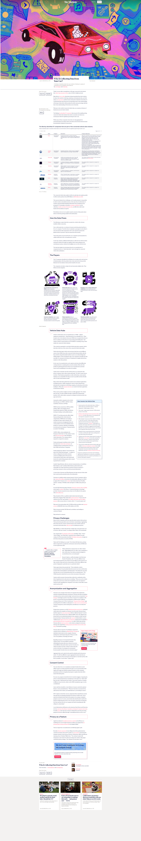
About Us (93, 1)
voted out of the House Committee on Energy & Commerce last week (72, 709)
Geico (97, 413)
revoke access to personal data (80, 602)
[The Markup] (70, 2)
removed (73, 618)
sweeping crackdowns (75, 205)
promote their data (68, 386)
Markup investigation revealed (89, 445)
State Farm (81, 415)
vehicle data (62, 444)
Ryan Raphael (92, 80)
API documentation (60, 435)
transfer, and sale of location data (65, 207)
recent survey (60, 99)
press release (76, 732)
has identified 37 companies (65, 113)
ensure (58, 710)
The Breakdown (57, 76)
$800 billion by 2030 (78, 196)
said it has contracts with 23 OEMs (79, 487)
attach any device (65, 623)
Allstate (80, 413)
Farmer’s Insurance (92, 413)
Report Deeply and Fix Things (88, 630)
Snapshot (91, 423)
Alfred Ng (65, 86)
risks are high (69, 525)
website (68, 480)
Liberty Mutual (85, 413)
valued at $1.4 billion (59, 479)
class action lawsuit (66, 612)
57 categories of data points (68, 533)
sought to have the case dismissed (67, 619)
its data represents (75, 497)
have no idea (62, 96)
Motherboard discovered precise (75, 609)
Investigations (60, 767)
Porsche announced (62, 731)
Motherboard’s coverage (72, 631)
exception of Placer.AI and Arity (93, 450)
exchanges (68, 444)
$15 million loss (59, 492)
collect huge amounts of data (61, 93)
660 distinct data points (77, 537)
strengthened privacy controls (69, 721)
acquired (61, 489)
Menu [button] (40, 2)
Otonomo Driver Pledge (79, 601)
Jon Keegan (58, 86)
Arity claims (86, 437)
